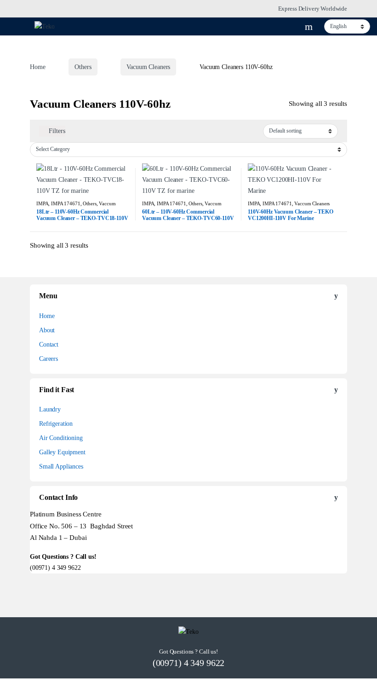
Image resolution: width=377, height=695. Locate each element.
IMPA (42, 203)
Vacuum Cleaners (148, 67)
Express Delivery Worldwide (312, 8)
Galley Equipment (62, 452)
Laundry (50, 409)
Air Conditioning (61, 437)
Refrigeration (56, 423)
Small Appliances (61, 466)
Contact (48, 344)
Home (37, 67)
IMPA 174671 (65, 203)
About (47, 330)
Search (310, 27)
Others (82, 67)
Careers (48, 358)
